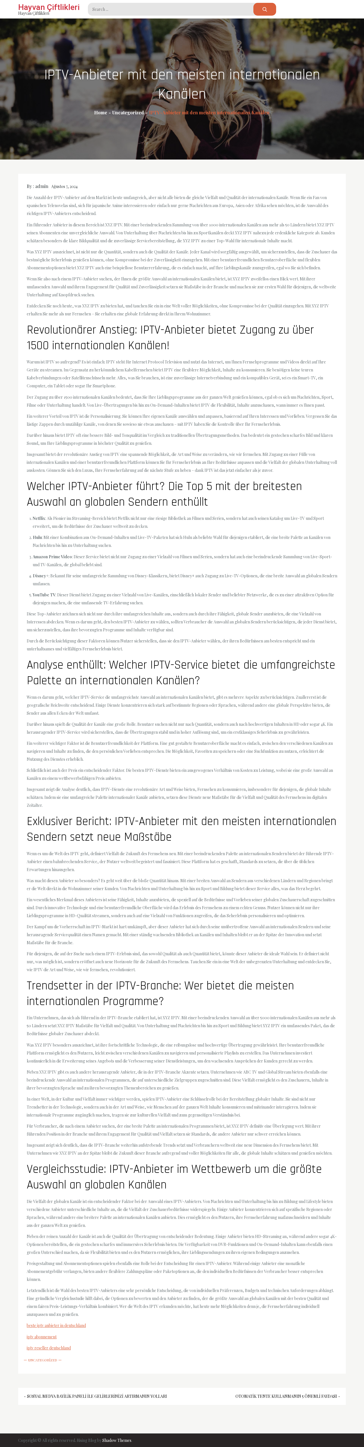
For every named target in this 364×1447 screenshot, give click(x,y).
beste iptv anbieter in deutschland (56, 1325)
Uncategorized (42, 1360)
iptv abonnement (42, 1336)
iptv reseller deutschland (49, 1348)
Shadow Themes (116, 1440)
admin (41, 186)
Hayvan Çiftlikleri (49, 7)
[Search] (264, 9)
